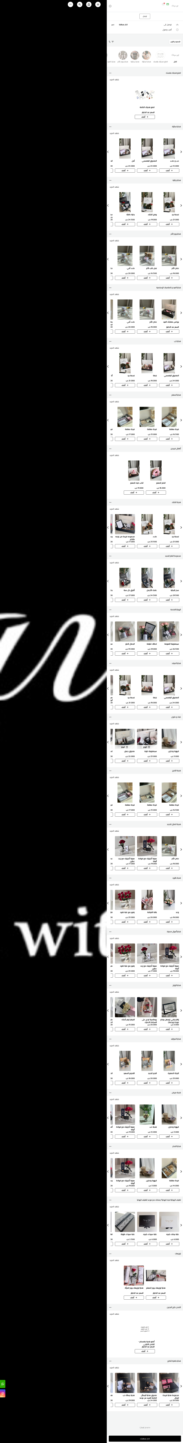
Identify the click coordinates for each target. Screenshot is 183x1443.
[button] (145, 6)
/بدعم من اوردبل (144, 1427)
